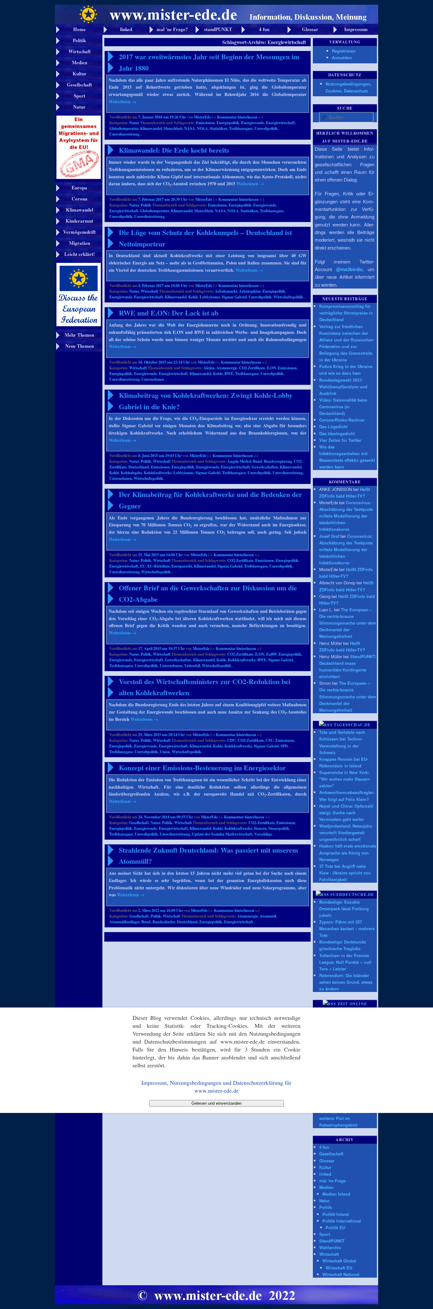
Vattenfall (192, 665)
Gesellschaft (139, 822)
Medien (326, 1187)
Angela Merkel (239, 461)
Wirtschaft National (340, 1274)
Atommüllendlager (124, 922)
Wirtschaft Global (339, 1261)
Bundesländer (163, 922)
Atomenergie (227, 368)
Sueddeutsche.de (352, 894)
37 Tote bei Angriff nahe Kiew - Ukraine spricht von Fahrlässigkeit (345, 872)
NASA (189, 128)
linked (325, 1174)
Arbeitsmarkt (226, 291)
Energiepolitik (228, 122)
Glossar (326, 1161)
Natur (134, 122)
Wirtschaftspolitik (288, 297)
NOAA (202, 128)
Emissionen (205, 122)
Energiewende (252, 122)
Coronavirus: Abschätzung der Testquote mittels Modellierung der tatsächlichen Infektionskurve (346, 515)
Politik (146, 205)
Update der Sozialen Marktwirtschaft (222, 834)
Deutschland (138, 467)
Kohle (193, 297)
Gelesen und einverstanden (216, 1103)
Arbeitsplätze (250, 291)
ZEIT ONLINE (352, 1004)
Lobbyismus (210, 297)
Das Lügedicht (333, 426)
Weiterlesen (122, 101)
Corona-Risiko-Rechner (342, 420)
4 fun (324, 1147)
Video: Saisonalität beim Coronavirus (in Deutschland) (343, 406)
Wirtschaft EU (339, 1268)
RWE (228, 373)
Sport (324, 1234)
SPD (284, 746)
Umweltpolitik (266, 128)
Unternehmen (152, 379)
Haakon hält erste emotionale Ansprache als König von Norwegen (347, 852)
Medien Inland (336, 1194)
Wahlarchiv (330, 1247)
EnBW (271, 654)
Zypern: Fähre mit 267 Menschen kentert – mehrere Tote (347, 928)
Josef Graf (329, 536)
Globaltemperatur (123, 128)
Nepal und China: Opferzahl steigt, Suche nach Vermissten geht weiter (346, 812)
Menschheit (173, 128)
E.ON (271, 368)
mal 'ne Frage (332, 1181)
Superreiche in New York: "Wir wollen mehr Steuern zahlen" (344, 779)
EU (142, 566)
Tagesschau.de (352, 725)
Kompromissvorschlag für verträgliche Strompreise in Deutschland (346, 312)
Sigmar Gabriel (234, 297)
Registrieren (344, 51)
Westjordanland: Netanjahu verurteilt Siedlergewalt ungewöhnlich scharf (345, 832)
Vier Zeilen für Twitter (340, 440)
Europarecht (181, 566)
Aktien (209, 368)
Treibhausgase (241, 128)
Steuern (260, 828)
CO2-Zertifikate (252, 368)
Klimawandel (151, 128)
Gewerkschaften (265, 467)
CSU (270, 740)
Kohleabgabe (131, 472)
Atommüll (268, 916)
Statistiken (218, 128)
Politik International (341, 1221)
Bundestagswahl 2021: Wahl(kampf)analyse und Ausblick (343, 386)
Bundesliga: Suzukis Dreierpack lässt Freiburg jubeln (344, 908)
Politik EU (335, 1227)
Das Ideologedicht (337, 433)
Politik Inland (335, 1214)
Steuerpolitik (278, 828)
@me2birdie (349, 269)
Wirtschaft (149, 291)
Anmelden (342, 57)
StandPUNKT (332, 1241)
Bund (257, 461)
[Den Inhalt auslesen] (326, 725)
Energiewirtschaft (280, 122)
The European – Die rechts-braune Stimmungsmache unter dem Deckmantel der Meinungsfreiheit (347, 623)
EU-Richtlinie (158, 566)
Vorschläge (263, 834)
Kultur (325, 1167)
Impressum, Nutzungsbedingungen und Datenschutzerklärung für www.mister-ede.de (216, 1086)
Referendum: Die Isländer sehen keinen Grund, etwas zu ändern (345, 982)
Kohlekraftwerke (157, 472)
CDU (231, 740)
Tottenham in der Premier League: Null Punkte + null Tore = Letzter (345, 962)
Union (165, 751)
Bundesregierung (278, 461)
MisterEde (202, 117)
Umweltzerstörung (124, 134)
